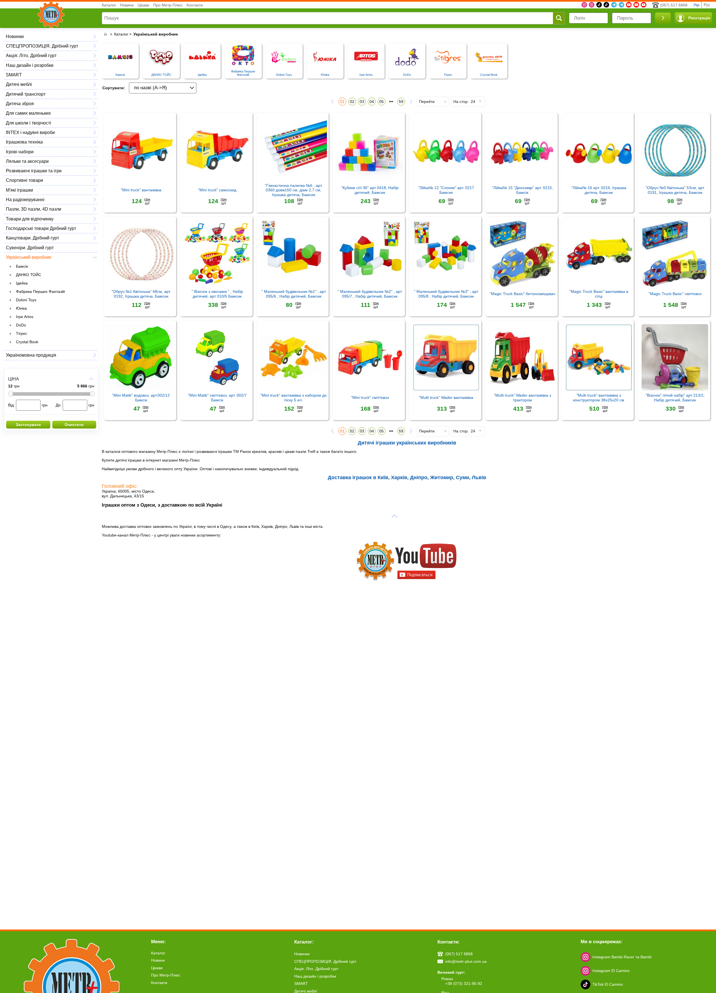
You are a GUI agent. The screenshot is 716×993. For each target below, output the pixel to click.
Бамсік (22, 266)
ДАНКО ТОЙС (28, 274)
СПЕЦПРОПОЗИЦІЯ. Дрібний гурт (42, 45)
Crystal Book (27, 342)
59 (401, 101)
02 (352, 101)
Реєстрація (699, 18)
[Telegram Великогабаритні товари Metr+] (621, 5)
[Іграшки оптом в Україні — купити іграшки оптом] (105, 34)
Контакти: (448, 942)
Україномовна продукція (31, 354)
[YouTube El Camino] (643, 5)
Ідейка (22, 283)
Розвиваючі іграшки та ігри (34, 170)
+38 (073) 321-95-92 (463, 983)
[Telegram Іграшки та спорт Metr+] (614, 5)
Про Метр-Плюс (168, 5)
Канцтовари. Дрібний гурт (32, 237)
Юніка (21, 308)
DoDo (21, 325)
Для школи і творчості (28, 122)
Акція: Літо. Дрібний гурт (31, 55)
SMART (14, 74)
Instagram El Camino (611, 970)
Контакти (195, 5)
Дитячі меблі (19, 84)
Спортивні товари (24, 180)
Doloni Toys (26, 300)
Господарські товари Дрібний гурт (41, 228)
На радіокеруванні (25, 199)
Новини (127, 5)
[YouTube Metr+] (629, 5)
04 (371, 101)
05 (381, 101)
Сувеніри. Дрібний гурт (30, 247)
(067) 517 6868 (673, 5)
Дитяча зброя (20, 103)
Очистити (74, 424)
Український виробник (28, 257)
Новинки (15, 36)
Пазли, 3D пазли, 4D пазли (33, 208)
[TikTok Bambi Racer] (606, 5)
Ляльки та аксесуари (27, 161)
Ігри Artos (24, 316)
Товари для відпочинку (29, 218)
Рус (707, 5)
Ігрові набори (20, 151)
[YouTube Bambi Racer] (636, 5)
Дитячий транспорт (26, 94)
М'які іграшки (19, 189)
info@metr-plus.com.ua (466, 961)
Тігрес (21, 333)
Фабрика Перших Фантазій (40, 291)
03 (362, 101)
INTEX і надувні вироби (30, 132)
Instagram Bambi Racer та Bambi (622, 957)
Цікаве (143, 5)
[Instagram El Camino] (591, 5)
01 (342, 101)
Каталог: (304, 942)
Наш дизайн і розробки (29, 65)
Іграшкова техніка (24, 141)
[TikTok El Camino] (599, 5)
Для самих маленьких (28, 113)
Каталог (109, 5)
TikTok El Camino (607, 984)
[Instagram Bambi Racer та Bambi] (584, 5)
